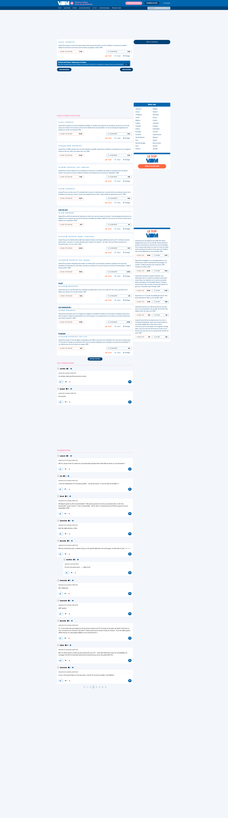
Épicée (75, 8)
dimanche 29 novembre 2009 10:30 (68, 605)
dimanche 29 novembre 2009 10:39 (68, 649)
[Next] (84, 687)
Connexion (166, 3)
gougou (62, 389)
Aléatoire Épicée (84, 8)
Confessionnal (104, 8)
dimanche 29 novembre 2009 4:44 (68, 500)
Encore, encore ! (95, 359)
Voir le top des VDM (152, 166)
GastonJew (63, 521)
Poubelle (61, 334)
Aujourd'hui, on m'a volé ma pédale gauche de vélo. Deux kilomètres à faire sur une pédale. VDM (151, 297)
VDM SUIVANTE (126, 69)
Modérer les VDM (152, 3)
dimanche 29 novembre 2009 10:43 (68, 672)
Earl (61, 476)
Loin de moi (63, 210)
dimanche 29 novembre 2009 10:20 (68, 545)
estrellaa (63, 369)
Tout (60, 8)
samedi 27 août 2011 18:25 (72, 564)
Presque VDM (116, 8)
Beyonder (63, 541)
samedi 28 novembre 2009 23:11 (67, 373)
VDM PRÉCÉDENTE (64, 69)
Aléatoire (67, 8)
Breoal (62, 496)
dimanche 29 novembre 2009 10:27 (68, 585)
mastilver (69, 559)
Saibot (62, 645)
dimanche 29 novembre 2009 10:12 (68, 525)
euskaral (63, 456)
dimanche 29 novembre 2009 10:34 (68, 625)
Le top (94, 8)
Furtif (60, 283)
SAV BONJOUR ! (64, 308)
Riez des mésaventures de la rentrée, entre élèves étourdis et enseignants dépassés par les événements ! (93, 63)
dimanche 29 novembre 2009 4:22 (68, 480)
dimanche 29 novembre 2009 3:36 (68, 460)
